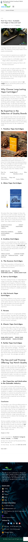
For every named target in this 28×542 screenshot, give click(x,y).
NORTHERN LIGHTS (7, 272)
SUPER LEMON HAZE (20, 272)
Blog (2, 18)
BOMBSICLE (15, 271)
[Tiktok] (17, 523)
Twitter (16, 438)
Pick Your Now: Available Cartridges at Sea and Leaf (11, 22)
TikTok (3, 438)
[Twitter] (11, 523)
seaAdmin (18, 25)
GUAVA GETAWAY (18, 339)
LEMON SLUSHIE (6, 339)
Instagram (22, 437)
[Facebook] (8, 523)
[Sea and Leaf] (6, 6)
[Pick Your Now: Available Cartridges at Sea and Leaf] (14, 36)
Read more (3, 448)
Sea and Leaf (21, 245)
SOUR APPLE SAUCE (7, 337)
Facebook (16, 437)
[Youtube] (20, 523)
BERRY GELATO (5, 271)
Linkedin (8, 438)
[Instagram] (14, 523)
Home (2, 10)
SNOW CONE (19, 337)
